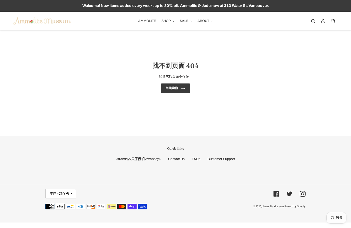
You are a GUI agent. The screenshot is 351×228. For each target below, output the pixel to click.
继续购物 (172, 88)
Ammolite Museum (273, 206)
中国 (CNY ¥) (59, 193)
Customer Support (221, 159)
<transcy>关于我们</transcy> (138, 159)
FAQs (196, 159)
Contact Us (176, 159)
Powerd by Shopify (295, 206)
